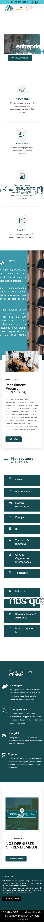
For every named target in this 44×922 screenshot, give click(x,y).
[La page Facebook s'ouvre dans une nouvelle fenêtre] (32, 2)
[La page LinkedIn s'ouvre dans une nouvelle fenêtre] (36, 2)
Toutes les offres (16, 859)
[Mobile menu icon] (37, 8)
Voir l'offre (13, 439)
